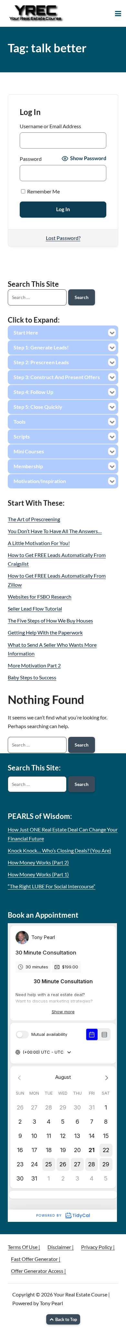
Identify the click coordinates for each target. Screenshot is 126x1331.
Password (31, 159)
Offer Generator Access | (38, 1271)
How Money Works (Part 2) (38, 862)
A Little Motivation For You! (39, 543)
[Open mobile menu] (118, 13)
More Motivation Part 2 (34, 665)
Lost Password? (63, 238)
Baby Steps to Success (32, 677)
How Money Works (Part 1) (38, 874)
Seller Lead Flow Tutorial (35, 608)
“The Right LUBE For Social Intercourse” (51, 886)
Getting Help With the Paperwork (45, 632)
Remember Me (43, 191)
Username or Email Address (50, 126)
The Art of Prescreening (34, 519)
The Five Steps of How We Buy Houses (50, 620)
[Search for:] (37, 745)
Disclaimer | (60, 1247)
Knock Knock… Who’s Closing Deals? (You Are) (59, 850)
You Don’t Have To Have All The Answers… (55, 531)
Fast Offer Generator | (35, 1259)
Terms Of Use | (24, 1247)
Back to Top (66, 1319)
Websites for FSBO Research (39, 596)
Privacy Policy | (98, 1247)
